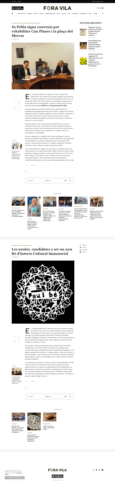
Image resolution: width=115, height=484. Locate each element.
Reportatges (46, 423)
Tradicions (28, 245)
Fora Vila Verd (21, 23)
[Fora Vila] (57, 8)
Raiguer (38, 23)
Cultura (14, 23)
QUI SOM (13, 1)
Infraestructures (30, 23)
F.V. (16, 93)
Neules (32, 381)
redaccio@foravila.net (97, 1)
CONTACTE (19, 1)
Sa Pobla (33, 165)
